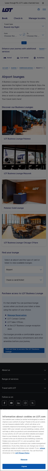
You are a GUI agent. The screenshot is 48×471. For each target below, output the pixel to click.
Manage (24, 459)
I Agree (24, 466)
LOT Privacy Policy (22, 453)
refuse (42, 448)
